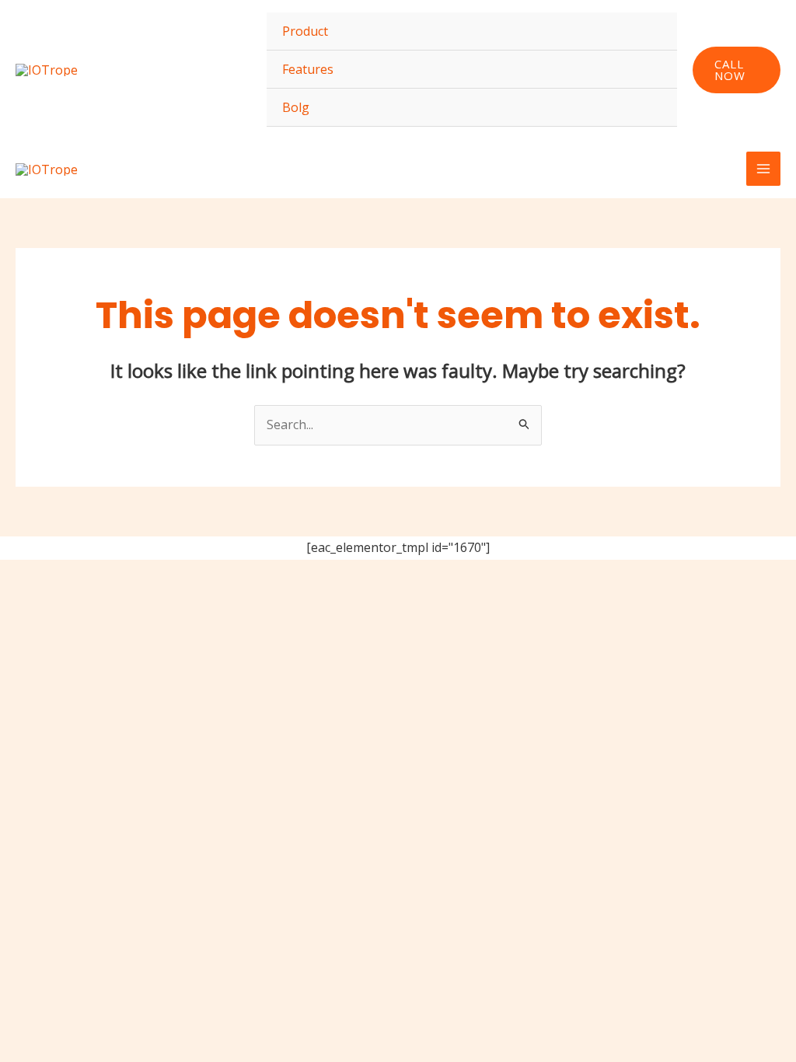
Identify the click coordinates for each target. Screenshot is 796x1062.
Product (305, 31)
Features (307, 69)
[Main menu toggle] (763, 169)
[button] (736, 70)
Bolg (295, 107)
